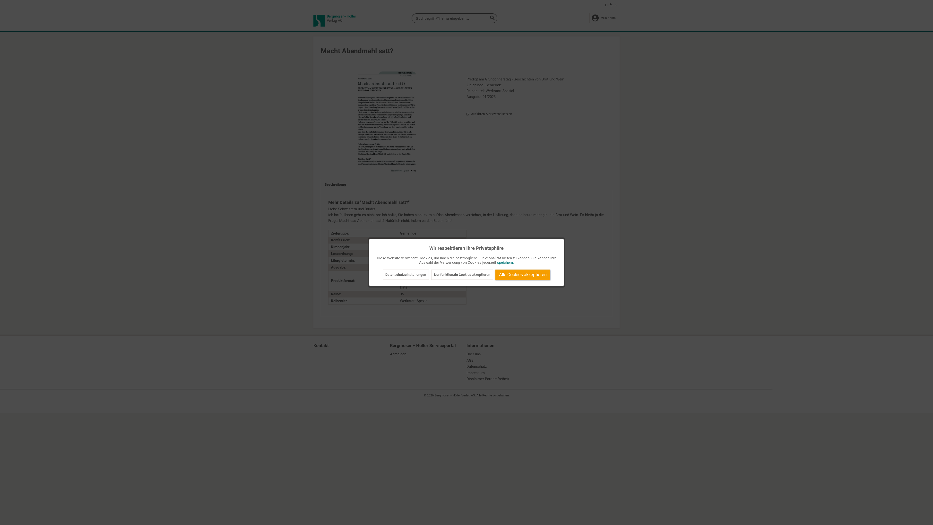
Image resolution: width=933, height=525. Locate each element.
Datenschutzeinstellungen (405, 275)
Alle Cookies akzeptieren (523, 274)
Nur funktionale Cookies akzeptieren (462, 275)
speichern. (505, 262)
